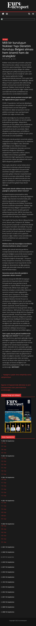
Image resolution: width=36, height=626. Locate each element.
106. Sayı (3, 526)
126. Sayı (3, 449)
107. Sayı (3, 519)
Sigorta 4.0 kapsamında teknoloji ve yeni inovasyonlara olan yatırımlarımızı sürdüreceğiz (16, 387)
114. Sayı (3, 492)
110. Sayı (3, 509)
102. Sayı (3, 539)
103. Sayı (3, 535)
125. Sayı (3, 452)
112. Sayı (3, 502)
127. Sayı (3, 446)
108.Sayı (3, 515)
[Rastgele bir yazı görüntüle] (33, 14)
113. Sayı (3, 495)
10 (1, 512)
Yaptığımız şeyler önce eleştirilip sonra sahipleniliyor (16, 376)
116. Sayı (3, 486)
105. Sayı (3, 529)
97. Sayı (5, 39)
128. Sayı (3, 443)
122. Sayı (3, 464)
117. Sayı (3, 482)
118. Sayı (3, 479)
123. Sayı (3, 461)
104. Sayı (3, 532)
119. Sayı (3, 474)
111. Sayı (3, 506)
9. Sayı (4, 512)
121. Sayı (3, 467)
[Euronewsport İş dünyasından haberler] (3, 14)
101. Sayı (3, 542)
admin (14, 59)
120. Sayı (3, 471)
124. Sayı (3, 458)
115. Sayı (3, 489)
